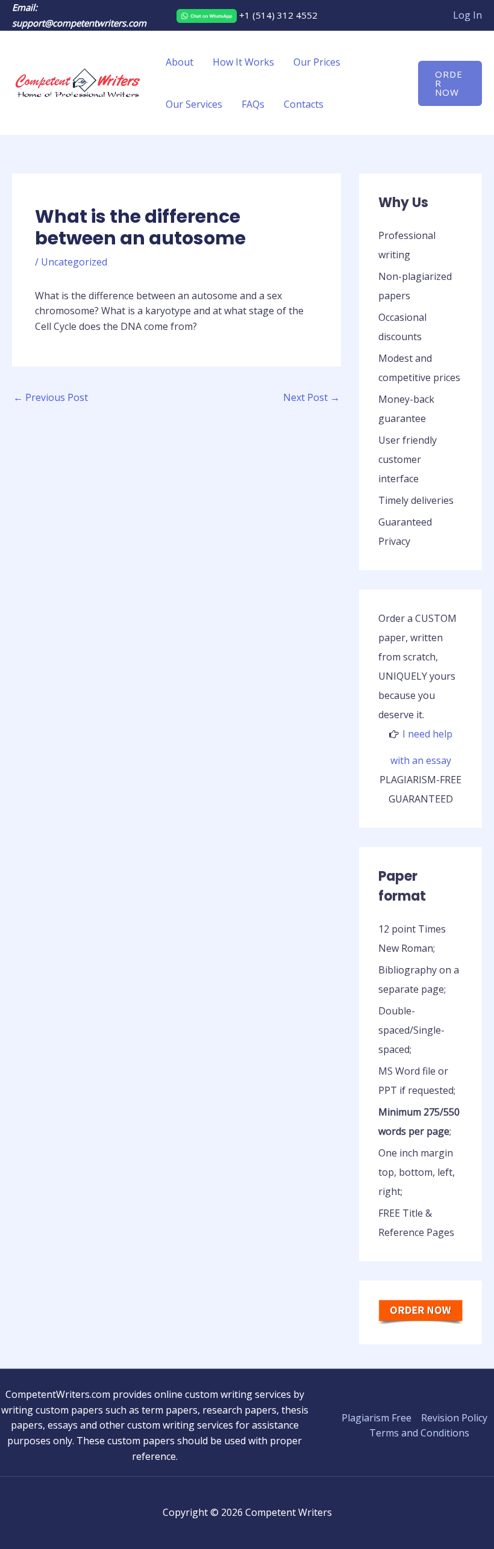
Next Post (311, 397)
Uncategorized (74, 262)
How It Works (243, 62)
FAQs (253, 104)
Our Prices (316, 62)
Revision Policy (454, 1417)
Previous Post (50, 397)
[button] (450, 83)
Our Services (194, 104)
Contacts (304, 104)
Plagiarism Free (376, 1417)
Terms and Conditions (419, 1432)
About (179, 62)
